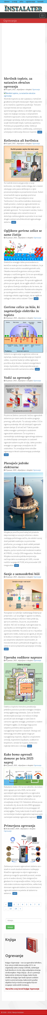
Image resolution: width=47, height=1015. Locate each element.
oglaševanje (30, 2)
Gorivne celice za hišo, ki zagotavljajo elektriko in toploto (22, 311)
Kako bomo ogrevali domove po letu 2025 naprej (18, 758)
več (39, 132)
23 (11, 909)
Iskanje (10, 927)
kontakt (40, 2)
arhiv (21, 2)
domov (7, 2)
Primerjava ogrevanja (19, 826)
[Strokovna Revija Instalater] (23, 7)
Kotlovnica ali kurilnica (21, 140)
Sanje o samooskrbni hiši (22, 574)
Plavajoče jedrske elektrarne (16, 465)
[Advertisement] (23, 48)
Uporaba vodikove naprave (23, 657)
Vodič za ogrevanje (17, 378)
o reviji (14, 2)
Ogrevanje (36, 89)
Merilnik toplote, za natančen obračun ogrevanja (18, 82)
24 (16, 909)
